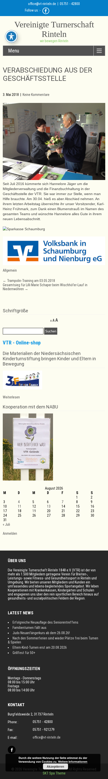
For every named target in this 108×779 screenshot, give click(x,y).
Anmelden (10, 533)
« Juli (6, 524)
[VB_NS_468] (54, 264)
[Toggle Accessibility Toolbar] (11, 36)
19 (34, 511)
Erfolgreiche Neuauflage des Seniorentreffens (45, 622)
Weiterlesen (11, 397)
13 (48, 506)
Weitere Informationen (72, 761)
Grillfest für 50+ (24, 653)
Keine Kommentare (36, 95)
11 (19, 506)
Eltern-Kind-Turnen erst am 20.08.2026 (40, 647)
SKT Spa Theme (54, 773)
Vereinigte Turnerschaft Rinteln (54, 29)
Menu (13, 51)
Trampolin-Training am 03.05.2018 (29, 281)
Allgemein (10, 270)
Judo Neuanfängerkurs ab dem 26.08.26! (41, 633)
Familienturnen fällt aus (29, 628)
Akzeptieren (55, 766)
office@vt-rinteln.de (42, 4)
